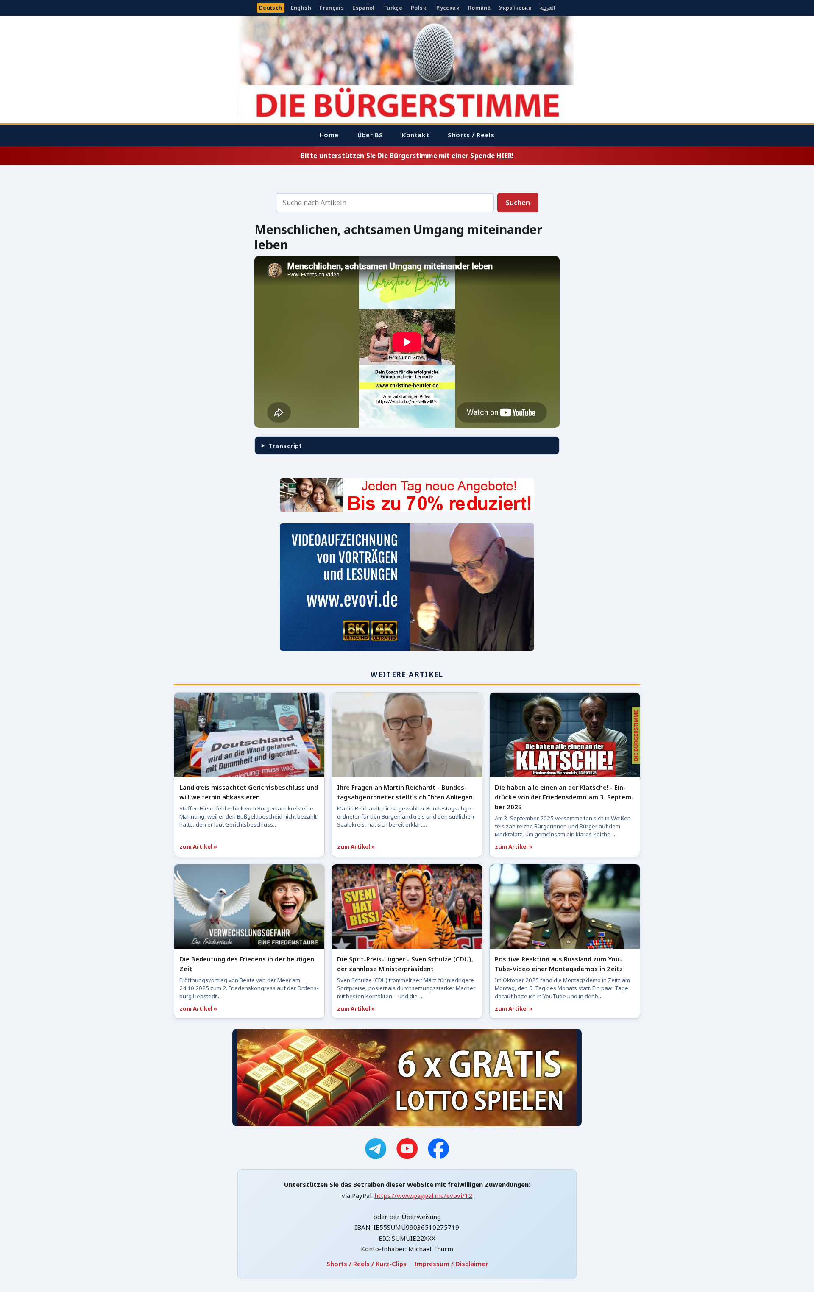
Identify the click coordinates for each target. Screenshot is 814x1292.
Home (329, 135)
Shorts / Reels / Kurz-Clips (366, 1263)
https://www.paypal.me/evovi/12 (423, 1195)
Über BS (370, 135)
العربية (547, 7)
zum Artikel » (198, 846)
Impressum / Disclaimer (451, 1263)
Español (363, 7)
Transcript (285, 445)
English (301, 7)
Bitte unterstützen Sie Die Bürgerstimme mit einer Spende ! (407, 155)
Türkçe (392, 7)
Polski (419, 7)
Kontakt (415, 135)
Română (479, 7)
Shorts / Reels (471, 135)
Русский (448, 7)
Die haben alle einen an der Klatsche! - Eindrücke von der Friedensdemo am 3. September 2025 (564, 797)
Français (332, 7)
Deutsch (270, 7)
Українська (515, 7)
